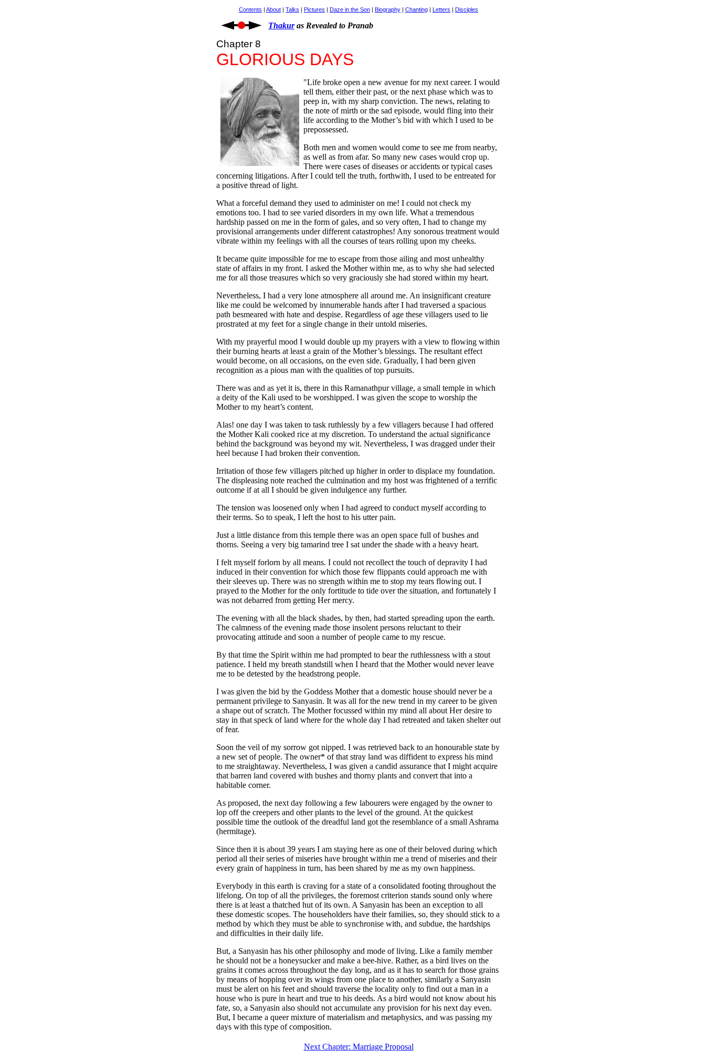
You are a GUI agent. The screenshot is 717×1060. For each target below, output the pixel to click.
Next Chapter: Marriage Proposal (359, 1046)
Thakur (281, 25)
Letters (441, 9)
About (273, 9)
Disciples (466, 9)
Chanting (416, 9)
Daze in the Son (350, 9)
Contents (250, 9)
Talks (292, 9)
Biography (387, 9)
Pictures (314, 9)
